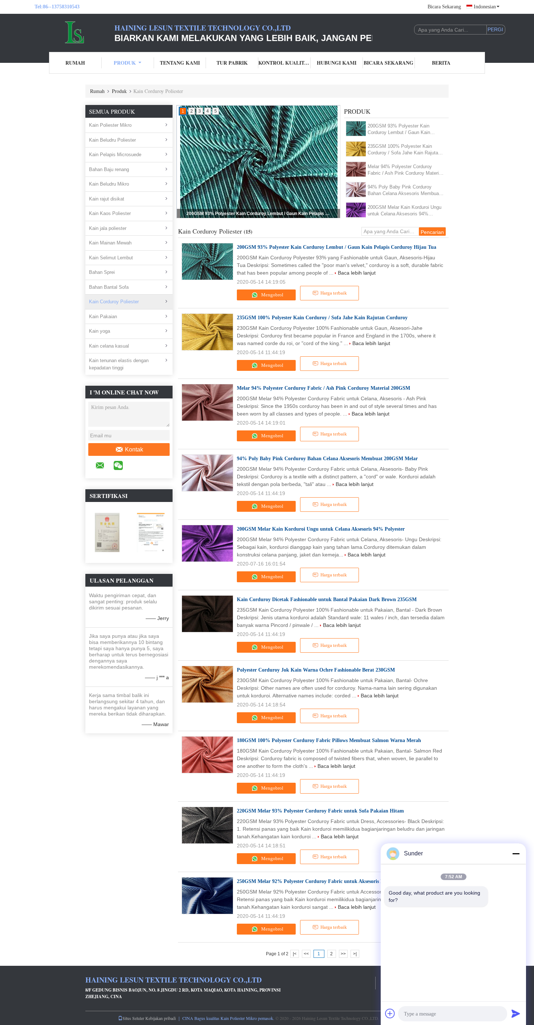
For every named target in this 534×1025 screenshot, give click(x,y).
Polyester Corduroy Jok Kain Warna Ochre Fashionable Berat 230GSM (316, 670)
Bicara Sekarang (444, 6)
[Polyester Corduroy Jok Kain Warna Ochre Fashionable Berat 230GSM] (207, 684)
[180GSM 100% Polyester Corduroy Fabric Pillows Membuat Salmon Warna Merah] (207, 754)
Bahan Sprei (102, 272)
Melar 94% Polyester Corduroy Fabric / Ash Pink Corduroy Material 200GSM (405, 170)
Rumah (75, 62)
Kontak (134, 449)
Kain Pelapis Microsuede (115, 154)
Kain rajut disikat (106, 199)
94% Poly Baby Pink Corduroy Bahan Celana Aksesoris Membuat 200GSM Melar (404, 190)
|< (294, 953)
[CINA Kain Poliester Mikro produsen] (74, 32)
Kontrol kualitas (284, 62)
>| (355, 953)
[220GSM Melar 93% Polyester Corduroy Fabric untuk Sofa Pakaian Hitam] (207, 825)
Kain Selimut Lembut (111, 257)
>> (343, 953)
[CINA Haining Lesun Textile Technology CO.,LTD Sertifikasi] (107, 532)
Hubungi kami (336, 62)
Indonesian (485, 6)
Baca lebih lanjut (357, 273)
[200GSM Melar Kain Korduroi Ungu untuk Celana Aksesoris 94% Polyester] (356, 210)
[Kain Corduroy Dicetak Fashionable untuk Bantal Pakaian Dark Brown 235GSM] (207, 613)
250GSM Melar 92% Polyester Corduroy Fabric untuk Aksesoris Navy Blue (320, 881)
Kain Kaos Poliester (110, 213)
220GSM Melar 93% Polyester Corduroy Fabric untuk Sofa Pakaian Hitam (320, 811)
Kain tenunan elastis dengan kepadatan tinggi (119, 364)
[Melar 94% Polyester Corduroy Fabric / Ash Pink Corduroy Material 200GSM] (356, 169)
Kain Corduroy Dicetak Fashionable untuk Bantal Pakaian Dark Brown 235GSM (327, 599)
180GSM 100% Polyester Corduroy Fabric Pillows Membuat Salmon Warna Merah (329, 740)
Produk (125, 62)
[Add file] (390, 1013)
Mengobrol (271, 294)
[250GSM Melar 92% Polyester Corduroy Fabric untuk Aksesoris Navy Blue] (207, 895)
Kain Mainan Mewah (110, 243)
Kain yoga (99, 331)
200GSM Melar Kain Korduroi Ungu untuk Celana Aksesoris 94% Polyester (404, 210)
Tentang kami (180, 62)
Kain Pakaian (103, 316)
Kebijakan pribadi (160, 1018)
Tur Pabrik (232, 62)
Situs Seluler (133, 1018)
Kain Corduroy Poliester (114, 301)
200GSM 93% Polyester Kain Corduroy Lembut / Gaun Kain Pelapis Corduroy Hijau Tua (399, 129)
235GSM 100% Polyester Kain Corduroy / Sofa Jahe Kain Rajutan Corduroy (259, 213)
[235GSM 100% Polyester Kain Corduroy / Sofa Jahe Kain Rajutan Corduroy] (356, 149)
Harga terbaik (333, 293)
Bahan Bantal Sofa (109, 287)
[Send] (516, 1013)
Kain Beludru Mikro (109, 184)
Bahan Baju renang (109, 169)
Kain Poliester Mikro (110, 125)
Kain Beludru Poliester (112, 140)
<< (306, 953)
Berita (441, 62)
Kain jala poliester (107, 228)
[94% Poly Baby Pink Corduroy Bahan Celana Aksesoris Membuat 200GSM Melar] (356, 189)
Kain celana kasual (109, 346)
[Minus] (515, 853)
